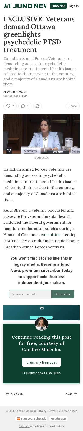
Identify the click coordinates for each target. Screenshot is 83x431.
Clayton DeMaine (15, 92)
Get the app (58, 418)
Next (68, 394)
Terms (52, 411)
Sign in (74, 6)
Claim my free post (41, 362)
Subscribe (58, 6)
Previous (17, 394)
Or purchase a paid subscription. (41, 373)
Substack (24, 426)
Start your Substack (33, 418)
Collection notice (67, 411)
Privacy (42, 411)
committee (50, 234)
